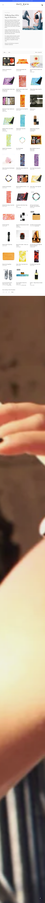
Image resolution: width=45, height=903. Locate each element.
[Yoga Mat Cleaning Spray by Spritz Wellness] (22, 216)
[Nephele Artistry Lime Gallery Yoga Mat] (8, 120)
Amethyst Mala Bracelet (6, 186)
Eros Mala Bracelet (19, 148)
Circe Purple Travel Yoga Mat (35, 168)
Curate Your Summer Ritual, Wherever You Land (22, 0)
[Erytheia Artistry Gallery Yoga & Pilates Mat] (22, 81)
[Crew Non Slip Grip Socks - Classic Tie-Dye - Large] (8, 274)
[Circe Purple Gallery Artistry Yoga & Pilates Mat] (8, 81)
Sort (9, 52)
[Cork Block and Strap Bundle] (36, 216)
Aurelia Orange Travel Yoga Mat (22, 109)
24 (39, 52)
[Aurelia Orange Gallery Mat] (22, 61)
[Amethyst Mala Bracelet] (8, 178)
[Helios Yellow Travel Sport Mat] (22, 256)
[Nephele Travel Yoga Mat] (8, 140)
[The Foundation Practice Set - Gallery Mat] (22, 274)
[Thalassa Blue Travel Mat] (22, 120)
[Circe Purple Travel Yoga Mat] (36, 160)
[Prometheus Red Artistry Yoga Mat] (22, 197)
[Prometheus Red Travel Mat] (36, 256)
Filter (4, 52)
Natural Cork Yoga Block (6, 264)
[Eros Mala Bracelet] (22, 140)
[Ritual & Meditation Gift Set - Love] (22, 178)
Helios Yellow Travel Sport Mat (22, 264)
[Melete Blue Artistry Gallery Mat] (22, 160)
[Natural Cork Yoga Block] (8, 256)
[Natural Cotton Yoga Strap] (8, 236)
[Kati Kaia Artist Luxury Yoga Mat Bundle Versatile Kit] (36, 236)
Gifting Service (32, 109)
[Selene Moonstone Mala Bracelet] (8, 160)
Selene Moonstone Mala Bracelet (8, 168)
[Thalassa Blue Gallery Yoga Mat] (36, 81)
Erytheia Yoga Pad (5, 224)
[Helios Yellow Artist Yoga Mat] (36, 178)
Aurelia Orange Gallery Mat (21, 69)
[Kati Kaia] (22, 4)
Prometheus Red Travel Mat (35, 264)
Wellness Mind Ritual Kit (6, 69)
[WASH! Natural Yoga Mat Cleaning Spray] (36, 120)
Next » (12, 292)
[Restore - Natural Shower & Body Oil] (36, 274)
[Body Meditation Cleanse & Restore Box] (36, 140)
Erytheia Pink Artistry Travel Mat (8, 205)
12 (38, 52)
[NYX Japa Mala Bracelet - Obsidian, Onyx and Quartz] (36, 197)
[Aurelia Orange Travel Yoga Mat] (22, 101)
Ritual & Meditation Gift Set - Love (22, 186)
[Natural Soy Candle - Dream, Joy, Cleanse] (22, 236)
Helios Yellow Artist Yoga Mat (35, 186)
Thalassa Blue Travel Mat (20, 128)
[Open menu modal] (3, 4)
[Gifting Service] (36, 101)
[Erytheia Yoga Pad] (8, 216)
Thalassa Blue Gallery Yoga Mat (36, 89)
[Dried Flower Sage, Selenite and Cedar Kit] (8, 101)
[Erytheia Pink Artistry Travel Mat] (8, 197)
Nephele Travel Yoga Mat (6, 148)
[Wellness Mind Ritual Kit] (8, 61)
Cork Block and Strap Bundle (35, 224)
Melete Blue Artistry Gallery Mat (22, 168)
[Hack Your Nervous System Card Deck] (36, 61)
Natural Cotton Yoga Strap (7, 244)
